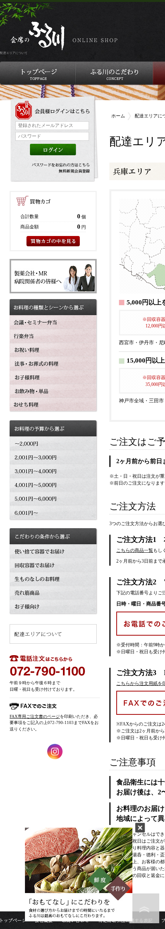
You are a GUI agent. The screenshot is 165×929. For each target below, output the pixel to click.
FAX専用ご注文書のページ (35, 716)
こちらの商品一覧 (134, 550)
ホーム (118, 116)
